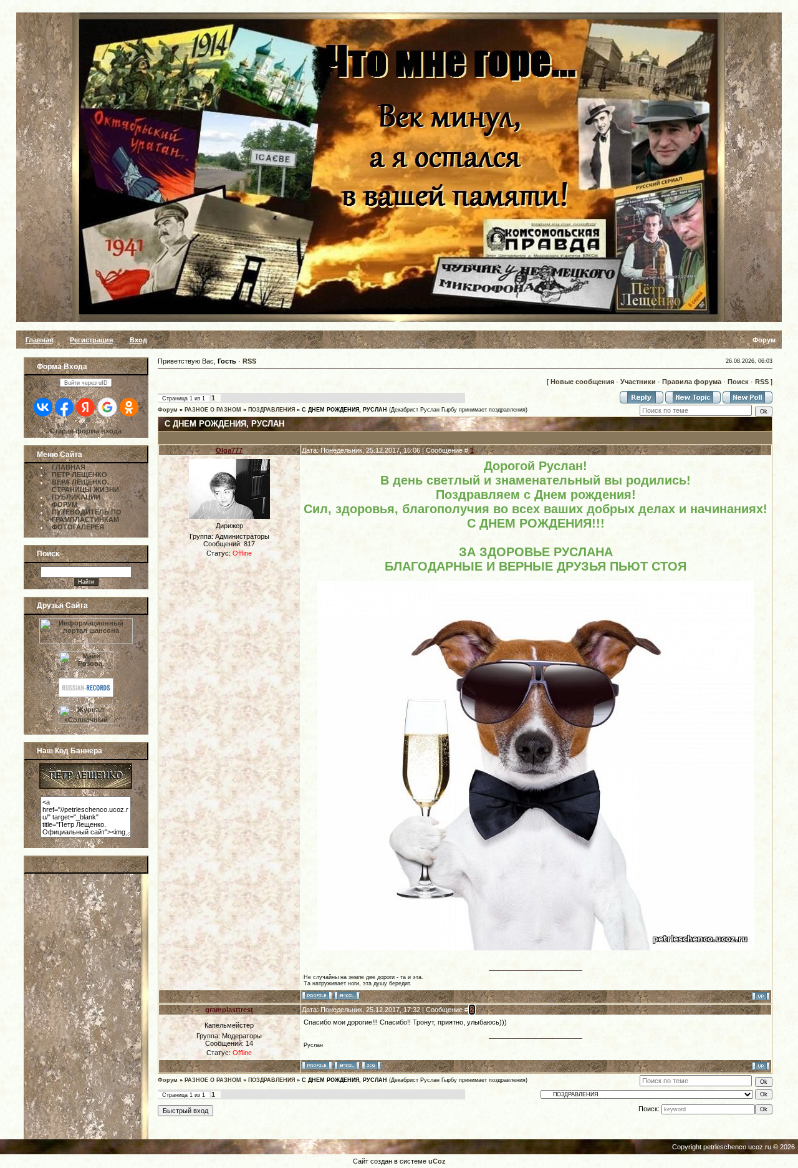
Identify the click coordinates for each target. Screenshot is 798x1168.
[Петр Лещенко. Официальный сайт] (85, 786)
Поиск (738, 381)
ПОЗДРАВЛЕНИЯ (271, 410)
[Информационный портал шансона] (86, 641)
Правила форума (691, 381)
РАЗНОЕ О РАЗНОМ (213, 410)
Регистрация (91, 340)
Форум (168, 410)
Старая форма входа (86, 431)
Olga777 (229, 450)
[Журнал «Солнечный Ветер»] (86, 721)
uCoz (437, 1161)
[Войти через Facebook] (64, 407)
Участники (638, 381)
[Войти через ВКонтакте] (43, 407)
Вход (138, 340)
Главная (39, 340)
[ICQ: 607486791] (371, 1065)
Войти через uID (86, 383)
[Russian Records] (86, 694)
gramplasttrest (229, 1009)
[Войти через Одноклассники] (129, 407)
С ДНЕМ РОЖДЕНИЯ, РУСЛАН (344, 410)
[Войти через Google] (107, 407)
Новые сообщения (582, 381)
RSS (249, 361)
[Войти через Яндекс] (85, 407)
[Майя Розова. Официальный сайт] (86, 658)
